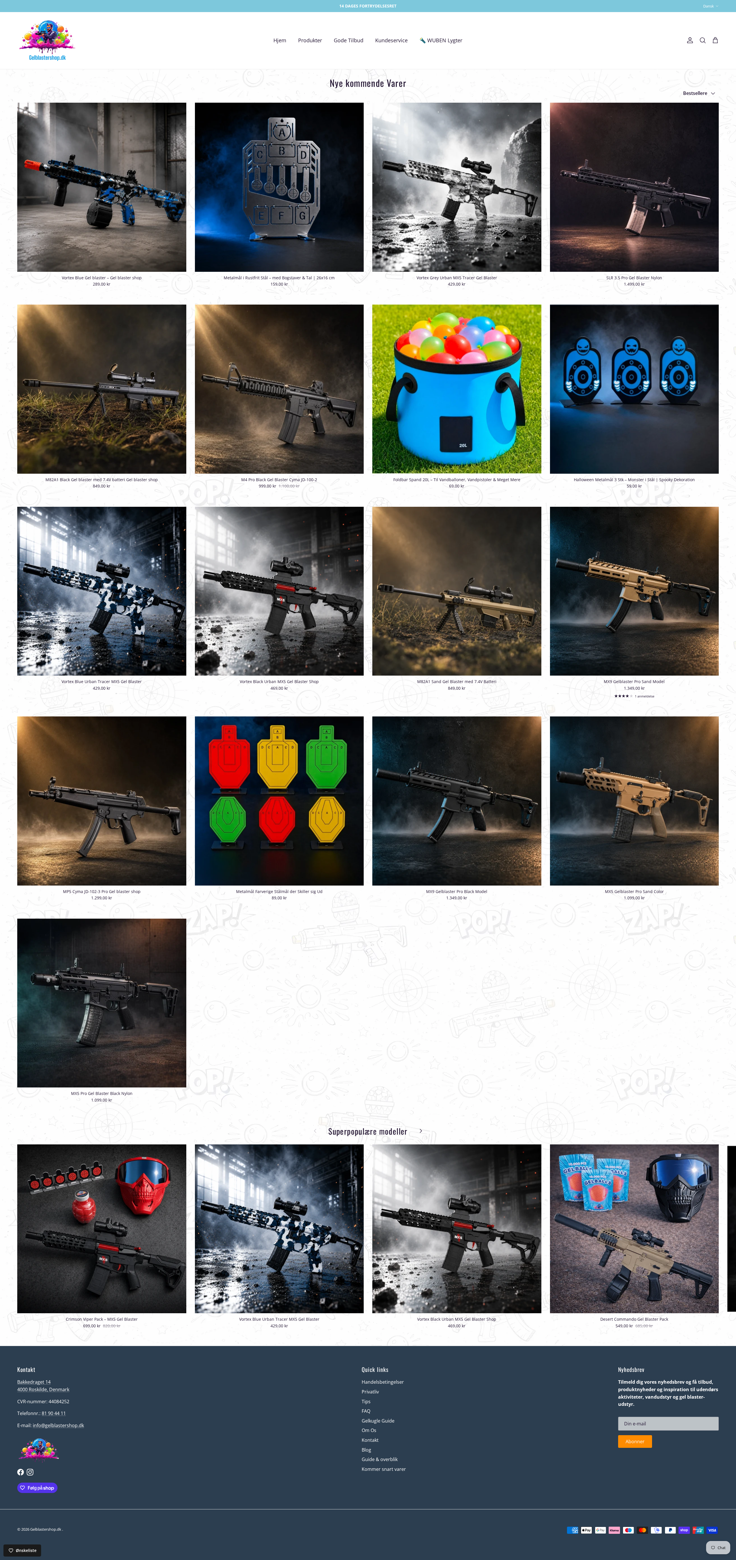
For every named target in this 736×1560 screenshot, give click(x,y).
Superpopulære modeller (367, 1131)
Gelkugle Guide (378, 1421)
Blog (366, 1450)
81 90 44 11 (54, 1413)
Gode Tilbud (348, 40)
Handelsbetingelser (383, 1382)
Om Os (369, 1430)
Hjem (279, 40)
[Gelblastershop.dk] (47, 40)
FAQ (366, 1411)
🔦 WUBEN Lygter (440, 40)
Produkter (310, 40)
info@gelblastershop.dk (58, 1425)
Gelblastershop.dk (45, 1529)
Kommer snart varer (384, 1469)
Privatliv (370, 1392)
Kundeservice (391, 40)
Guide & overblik (380, 1459)
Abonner (635, 1441)
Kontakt (370, 1440)
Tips (366, 1401)
